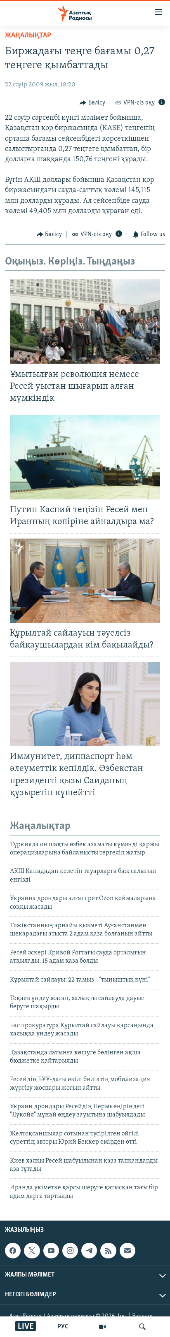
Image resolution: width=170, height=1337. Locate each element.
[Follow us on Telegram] (89, 1250)
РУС (62, 1326)
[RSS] (108, 1250)
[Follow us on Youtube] (51, 1250)
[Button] (92, 102)
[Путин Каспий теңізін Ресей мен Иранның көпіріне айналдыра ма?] (85, 457)
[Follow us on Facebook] (13, 1250)
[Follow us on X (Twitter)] (32, 1250)
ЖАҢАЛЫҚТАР (28, 35)
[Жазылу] (127, 1250)
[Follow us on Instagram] (70, 1250)
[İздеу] (142, 1326)
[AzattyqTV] (102, 1326)
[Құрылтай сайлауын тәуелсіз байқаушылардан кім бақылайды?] (85, 581)
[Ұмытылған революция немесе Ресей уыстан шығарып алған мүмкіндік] (85, 321)
